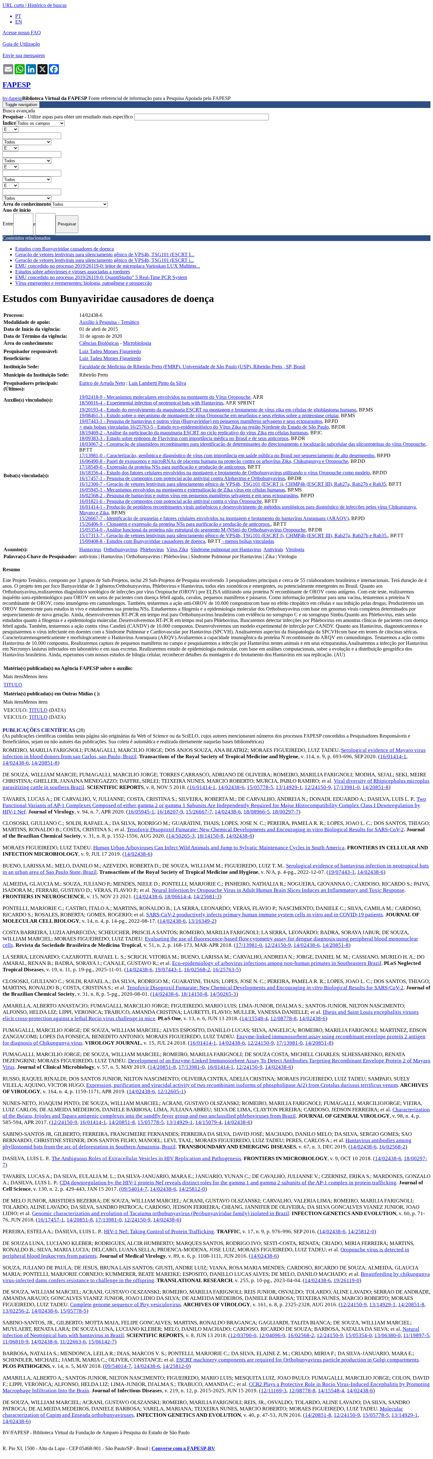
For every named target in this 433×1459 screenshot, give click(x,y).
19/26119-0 (346, 1280)
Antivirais (273, 549)
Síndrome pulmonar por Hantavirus (226, 549)
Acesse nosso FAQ (22, 32)
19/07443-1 (341, 872)
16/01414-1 (393, 756)
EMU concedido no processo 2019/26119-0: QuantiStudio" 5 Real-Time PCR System (101, 277)
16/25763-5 (226, 970)
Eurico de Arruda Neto (102, 383)
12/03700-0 (243, 1335)
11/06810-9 (16, 1342)
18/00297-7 (285, 812)
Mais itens (13, 676)
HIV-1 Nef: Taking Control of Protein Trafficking (159, 1231)
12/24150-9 (318, 787)
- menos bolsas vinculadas (247, 541)
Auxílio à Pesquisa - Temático (109, 322)
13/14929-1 (289, 787)
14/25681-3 (206, 896)
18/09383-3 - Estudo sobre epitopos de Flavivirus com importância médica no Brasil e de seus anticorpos (183, 438)
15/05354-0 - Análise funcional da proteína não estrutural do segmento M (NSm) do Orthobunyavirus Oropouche (192, 529)
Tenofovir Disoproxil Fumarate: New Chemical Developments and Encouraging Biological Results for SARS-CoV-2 (265, 988)
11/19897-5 (416, 1335)
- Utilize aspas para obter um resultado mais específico (68, 116)
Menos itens (35, 676)
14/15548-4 (255, 1018)
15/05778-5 (260, 787)
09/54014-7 (134, 1189)
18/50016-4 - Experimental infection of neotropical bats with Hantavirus (151, 402)
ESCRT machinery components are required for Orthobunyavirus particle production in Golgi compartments (297, 1360)
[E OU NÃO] (10, 129)
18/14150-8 (210, 836)
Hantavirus (90, 549)
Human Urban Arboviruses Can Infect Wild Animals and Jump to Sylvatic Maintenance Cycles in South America (219, 848)
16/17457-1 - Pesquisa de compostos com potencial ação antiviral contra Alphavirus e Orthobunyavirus (182, 478)
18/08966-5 (256, 812)
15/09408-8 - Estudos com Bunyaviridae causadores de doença (142, 541)
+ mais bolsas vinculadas (104, 427)
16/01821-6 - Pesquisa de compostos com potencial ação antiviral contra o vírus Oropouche (170, 501)
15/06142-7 (101, 1342)
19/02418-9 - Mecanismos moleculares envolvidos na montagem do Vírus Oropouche (164, 397)
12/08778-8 (283, 1018)
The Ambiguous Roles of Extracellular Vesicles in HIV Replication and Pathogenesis (146, 1158)
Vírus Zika (177, 549)
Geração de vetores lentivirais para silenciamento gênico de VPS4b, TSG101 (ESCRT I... (104, 254)
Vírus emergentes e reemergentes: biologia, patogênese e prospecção (83, 283)
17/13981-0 (346, 787)
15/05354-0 (359, 1335)
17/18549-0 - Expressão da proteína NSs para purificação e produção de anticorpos (162, 467)
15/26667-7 (199, 812)
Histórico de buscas (47, 5)
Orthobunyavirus (121, 549)
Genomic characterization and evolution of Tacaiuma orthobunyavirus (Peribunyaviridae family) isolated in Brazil (160, 1213)
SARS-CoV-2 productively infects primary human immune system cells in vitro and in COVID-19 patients (264, 915)
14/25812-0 (192, 1189)
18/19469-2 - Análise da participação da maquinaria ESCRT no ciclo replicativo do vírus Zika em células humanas (193, 432)
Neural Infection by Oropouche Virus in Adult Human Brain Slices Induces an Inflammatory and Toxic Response (278, 890)
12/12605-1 (171, 1091)
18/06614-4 (178, 896)
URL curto (13, 5)
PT (18, 16)
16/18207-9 (170, 812)
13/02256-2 (16, 1311)
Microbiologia (137, 343)
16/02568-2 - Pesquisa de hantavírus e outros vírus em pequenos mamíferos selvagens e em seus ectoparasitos (188, 495)
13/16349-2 (201, 921)
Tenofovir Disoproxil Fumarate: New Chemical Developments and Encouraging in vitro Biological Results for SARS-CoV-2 (265, 830)
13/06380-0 (387, 1335)
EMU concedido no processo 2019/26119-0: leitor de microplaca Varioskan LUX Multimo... (107, 266)
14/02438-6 (16, 763)
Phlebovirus (152, 549)
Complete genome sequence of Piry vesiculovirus (125, 1305)
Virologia (295, 549)
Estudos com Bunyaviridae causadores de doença (64, 248)
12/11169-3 (274, 1391)
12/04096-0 (272, 1335)
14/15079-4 (208, 1122)
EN (18, 21)
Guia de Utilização (21, 44)
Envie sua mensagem (24, 55)
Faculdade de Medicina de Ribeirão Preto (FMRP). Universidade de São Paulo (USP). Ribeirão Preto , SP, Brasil (192, 366)
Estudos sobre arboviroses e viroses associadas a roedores (72, 271)
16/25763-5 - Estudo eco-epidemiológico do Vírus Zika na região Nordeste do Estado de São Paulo (229, 427)
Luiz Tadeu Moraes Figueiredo (110, 351)
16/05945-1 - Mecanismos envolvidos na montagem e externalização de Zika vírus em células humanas (182, 489)
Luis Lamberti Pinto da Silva (157, 383)
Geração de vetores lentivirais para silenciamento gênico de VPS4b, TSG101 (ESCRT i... (104, 260)
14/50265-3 (181, 836)
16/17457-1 (51, 1220)
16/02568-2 (197, 970)
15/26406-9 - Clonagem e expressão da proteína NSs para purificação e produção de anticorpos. (175, 524)
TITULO (12, 684)
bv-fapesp (12, 98)
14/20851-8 (44, 763)
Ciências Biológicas (99, 343)
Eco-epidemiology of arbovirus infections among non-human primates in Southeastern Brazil (276, 963)
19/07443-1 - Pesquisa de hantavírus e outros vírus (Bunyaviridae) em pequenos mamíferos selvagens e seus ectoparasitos (200, 421)
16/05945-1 (141, 812)
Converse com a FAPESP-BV (183, 1448)
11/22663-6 (73, 1342)
